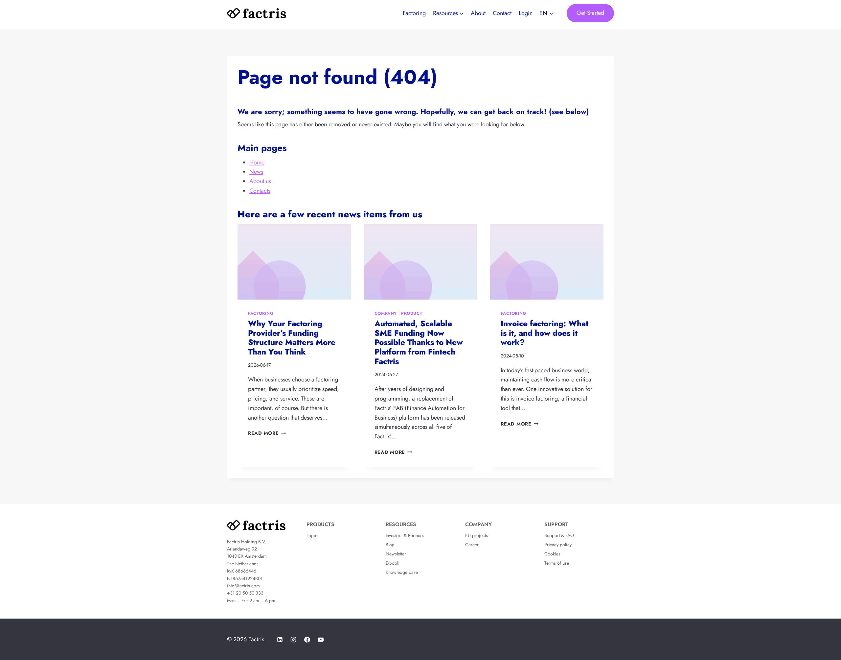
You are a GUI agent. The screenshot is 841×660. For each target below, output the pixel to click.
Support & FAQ (559, 535)
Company (386, 313)
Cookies (552, 553)
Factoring (414, 13)
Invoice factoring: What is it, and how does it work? (544, 333)
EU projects (476, 535)
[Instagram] (293, 640)
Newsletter (396, 553)
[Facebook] (307, 640)
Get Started (590, 13)
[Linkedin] (280, 640)
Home (256, 162)
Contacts (259, 190)
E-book (392, 563)
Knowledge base (402, 572)
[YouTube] (321, 640)
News (256, 171)
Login (526, 13)
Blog (390, 544)
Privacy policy (558, 544)
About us (260, 181)
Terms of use (556, 563)
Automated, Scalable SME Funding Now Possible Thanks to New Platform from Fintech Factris (419, 342)
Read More (267, 433)
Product (411, 313)
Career (472, 544)
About (478, 13)
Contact (502, 13)
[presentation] (294, 262)
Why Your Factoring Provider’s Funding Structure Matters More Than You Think (291, 337)
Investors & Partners (405, 535)
